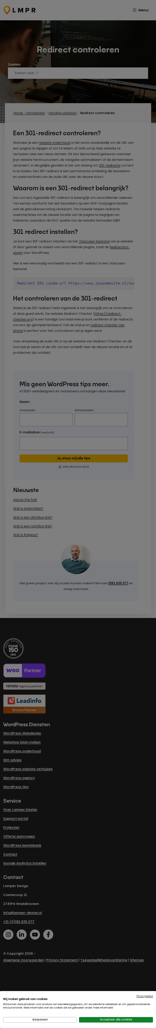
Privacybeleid (144, 996)
